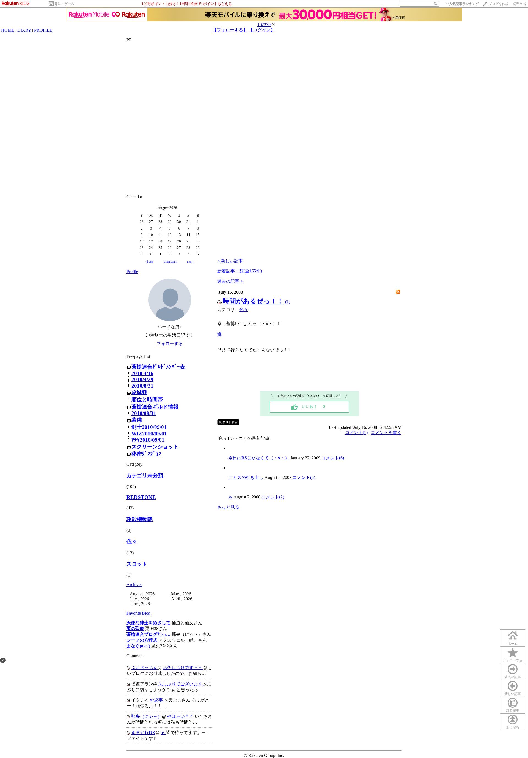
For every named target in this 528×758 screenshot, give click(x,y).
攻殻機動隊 (140, 519)
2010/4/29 (142, 379)
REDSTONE (141, 497)
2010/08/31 (143, 413)
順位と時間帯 (147, 399)
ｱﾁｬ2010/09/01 (147, 440)
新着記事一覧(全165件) (239, 271)
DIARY (24, 30)
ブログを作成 (498, 4)
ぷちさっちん (144, 667)
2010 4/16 (142, 373)
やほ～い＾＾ (181, 716)
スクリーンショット (154, 446)
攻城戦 (139, 392)
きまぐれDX (143, 732)
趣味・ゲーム (64, 4)
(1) (287, 301)
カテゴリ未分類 (145, 475)
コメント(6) (332, 458)
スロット (137, 564)
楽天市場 (519, 4)
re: (163, 732)
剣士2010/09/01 (149, 427)
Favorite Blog (138, 613)
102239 (264, 24)
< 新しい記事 (230, 260)
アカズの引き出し (245, 477)
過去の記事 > (230, 281)
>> (462, 4)
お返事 (157, 700)
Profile (132, 271)
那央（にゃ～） (146, 716)
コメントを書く (386, 432)
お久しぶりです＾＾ (183, 667)
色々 (132, 541)
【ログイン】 (262, 30)
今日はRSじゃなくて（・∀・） (258, 458)
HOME (7, 30)
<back (149, 261)
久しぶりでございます (181, 683)
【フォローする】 (230, 30)
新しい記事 (512, 694)
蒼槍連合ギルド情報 (154, 407)
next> (190, 261)
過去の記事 (512, 677)
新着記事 (512, 711)
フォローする (512, 660)
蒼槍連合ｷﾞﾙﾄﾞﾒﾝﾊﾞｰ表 (158, 367)
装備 (136, 420)
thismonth (170, 261)
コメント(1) (356, 432)
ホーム (513, 643)
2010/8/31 (142, 386)
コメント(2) (273, 497)
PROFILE (43, 30)
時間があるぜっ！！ (253, 301)
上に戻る (512, 727)
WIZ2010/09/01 (149, 434)
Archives (134, 584)
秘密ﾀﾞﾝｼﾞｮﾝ (146, 454)
